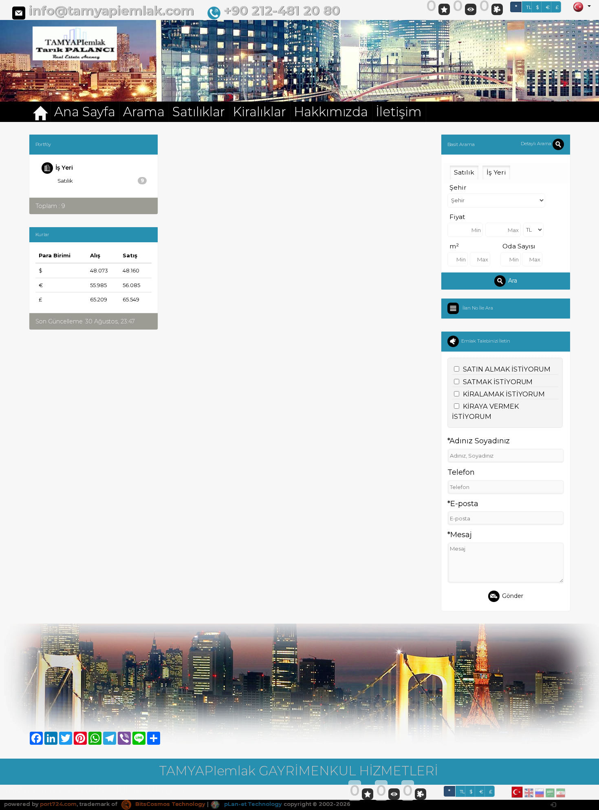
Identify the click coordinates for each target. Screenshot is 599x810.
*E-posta (462, 503)
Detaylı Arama (536, 143)
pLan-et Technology (252, 804)
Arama (144, 112)
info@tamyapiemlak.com (111, 10)
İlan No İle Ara (477, 308)
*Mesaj (459, 534)
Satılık (100, 180)
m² (454, 246)
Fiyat (457, 217)
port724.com (58, 804)
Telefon (461, 472)
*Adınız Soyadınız (478, 440)
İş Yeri (64, 167)
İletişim (399, 112)
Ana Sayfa (84, 112)
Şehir (458, 187)
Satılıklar (198, 112)
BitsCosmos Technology (169, 804)
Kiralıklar (259, 112)
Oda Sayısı (518, 246)
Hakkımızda (331, 112)
